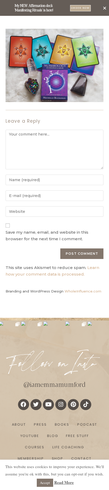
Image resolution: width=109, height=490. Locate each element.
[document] (54, 245)
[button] (105, 8)
